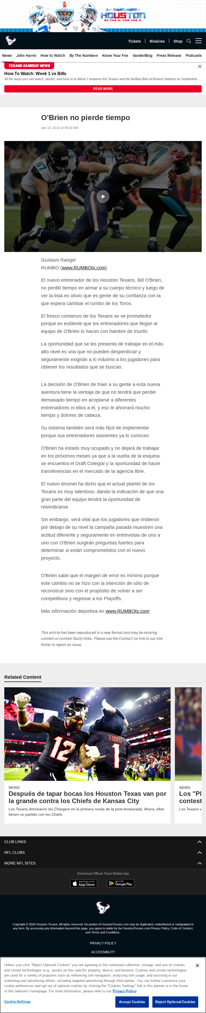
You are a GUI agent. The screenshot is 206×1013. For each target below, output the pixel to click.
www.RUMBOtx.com (83, 268)
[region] (103, 985)
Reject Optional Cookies (175, 1002)
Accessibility (103, 952)
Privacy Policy (103, 943)
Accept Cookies (132, 1002)
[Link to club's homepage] (10, 38)
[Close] (200, 67)
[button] (103, 196)
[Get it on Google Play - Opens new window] (120, 886)
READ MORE (103, 89)
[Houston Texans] (103, 908)
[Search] (189, 40)
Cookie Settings (17, 1002)
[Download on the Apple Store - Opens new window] (83, 884)
